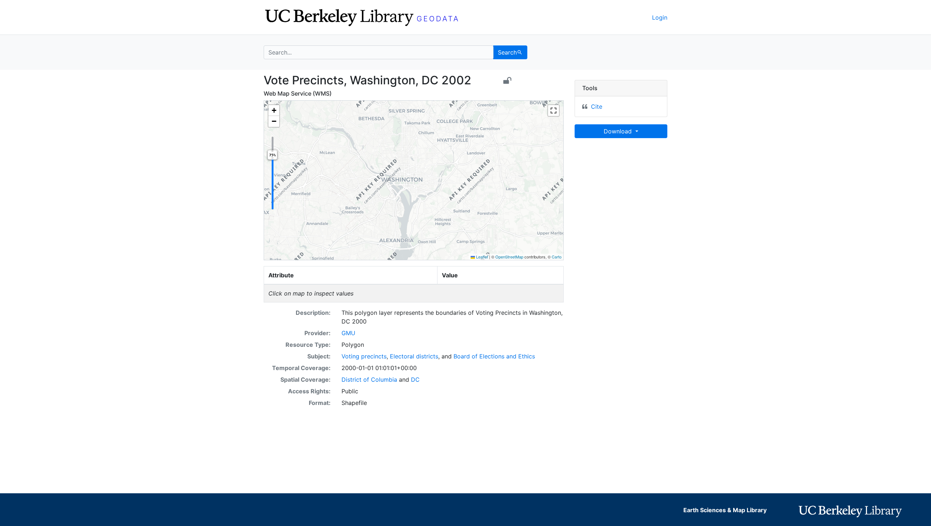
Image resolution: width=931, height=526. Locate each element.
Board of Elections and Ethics (494, 356)
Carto (557, 257)
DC (415, 379)
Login (659, 17)
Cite (596, 106)
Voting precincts (364, 356)
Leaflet (481, 257)
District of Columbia (369, 379)
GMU (348, 333)
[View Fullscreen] (553, 110)
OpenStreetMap (509, 257)
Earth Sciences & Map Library (725, 510)
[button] (273, 110)
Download (619, 131)
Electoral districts (414, 356)
